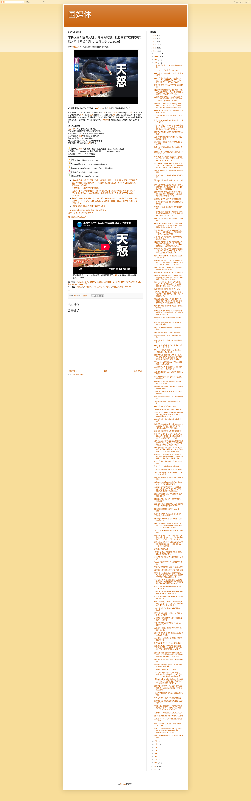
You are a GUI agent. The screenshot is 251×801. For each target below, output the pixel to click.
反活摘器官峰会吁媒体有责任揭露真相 (167, 431)
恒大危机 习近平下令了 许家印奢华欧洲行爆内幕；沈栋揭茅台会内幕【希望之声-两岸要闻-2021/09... (168, 313)
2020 (155, 766)
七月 (156, 744)
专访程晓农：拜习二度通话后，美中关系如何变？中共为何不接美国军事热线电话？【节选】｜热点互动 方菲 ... (168, 582)
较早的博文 (138, 371)
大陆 (101, 108)
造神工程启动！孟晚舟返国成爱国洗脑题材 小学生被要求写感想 (168, 268)
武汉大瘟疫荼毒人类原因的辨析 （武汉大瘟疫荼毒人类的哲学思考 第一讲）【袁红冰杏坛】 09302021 (168, 187)
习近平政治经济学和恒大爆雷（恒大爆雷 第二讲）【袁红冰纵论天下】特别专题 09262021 (168, 688)
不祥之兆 (79, 287)
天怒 (69, 129)
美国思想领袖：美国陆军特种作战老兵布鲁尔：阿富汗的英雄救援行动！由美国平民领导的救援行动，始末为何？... (168, 655)
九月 (156, 63)
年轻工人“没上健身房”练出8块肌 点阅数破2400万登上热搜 (168, 363)
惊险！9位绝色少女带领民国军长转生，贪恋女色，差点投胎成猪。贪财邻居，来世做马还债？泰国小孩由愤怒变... (168, 284)
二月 (156, 759)
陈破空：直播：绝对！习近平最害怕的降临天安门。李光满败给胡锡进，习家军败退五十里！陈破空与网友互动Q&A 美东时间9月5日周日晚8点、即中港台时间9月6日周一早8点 (104, 201)
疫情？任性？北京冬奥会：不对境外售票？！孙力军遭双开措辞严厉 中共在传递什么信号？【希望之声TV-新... (168, 80)
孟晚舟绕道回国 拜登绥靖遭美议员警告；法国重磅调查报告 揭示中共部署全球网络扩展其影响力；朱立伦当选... (168, 648)
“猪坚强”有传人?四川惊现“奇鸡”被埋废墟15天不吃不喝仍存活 (168, 553)
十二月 (157, 53)
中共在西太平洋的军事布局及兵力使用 (167, 698)
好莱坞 (115, 275)
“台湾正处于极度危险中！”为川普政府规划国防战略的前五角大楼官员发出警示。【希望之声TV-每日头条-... (168, 708)
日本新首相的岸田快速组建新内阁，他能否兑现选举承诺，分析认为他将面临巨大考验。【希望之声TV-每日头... (168, 92)
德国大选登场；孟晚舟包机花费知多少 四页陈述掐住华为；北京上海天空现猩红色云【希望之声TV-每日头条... (168, 603)
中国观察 (105, 120)
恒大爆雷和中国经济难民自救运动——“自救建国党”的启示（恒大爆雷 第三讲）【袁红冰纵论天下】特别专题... (168, 426)
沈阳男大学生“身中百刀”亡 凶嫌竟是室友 (168, 469)
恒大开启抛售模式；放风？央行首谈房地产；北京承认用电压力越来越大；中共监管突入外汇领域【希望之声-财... (168, 262)
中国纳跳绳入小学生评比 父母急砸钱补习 (168, 272)
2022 (155, 48)
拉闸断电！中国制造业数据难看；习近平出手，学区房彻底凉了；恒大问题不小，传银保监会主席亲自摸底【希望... (168, 105)
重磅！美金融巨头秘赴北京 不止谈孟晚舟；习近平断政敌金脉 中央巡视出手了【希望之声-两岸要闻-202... (168, 525)
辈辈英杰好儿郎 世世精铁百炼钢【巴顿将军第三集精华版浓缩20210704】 (168, 505)
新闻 (81, 115)
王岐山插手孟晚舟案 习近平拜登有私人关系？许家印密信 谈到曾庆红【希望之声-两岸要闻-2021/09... (168, 414)
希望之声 (75, 47)
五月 (156, 750)
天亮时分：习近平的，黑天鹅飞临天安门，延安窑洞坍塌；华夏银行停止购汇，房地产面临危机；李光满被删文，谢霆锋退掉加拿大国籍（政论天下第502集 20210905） (103, 193)
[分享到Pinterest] (102, 295)
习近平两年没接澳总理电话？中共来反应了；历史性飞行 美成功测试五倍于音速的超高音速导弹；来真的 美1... (168, 357)
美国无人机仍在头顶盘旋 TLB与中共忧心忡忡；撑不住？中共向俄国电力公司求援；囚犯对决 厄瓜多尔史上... (168, 127)
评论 (113, 115)
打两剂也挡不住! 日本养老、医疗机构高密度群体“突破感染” (168, 665)
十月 (156, 60)
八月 (156, 741)
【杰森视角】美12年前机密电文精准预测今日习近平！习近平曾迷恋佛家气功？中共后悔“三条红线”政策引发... (168, 681)
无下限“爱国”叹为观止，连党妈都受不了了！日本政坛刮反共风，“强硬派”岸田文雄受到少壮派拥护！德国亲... (168, 99)
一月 (156, 763)
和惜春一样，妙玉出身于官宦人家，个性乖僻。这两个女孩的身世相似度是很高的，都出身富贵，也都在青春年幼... (168, 165)
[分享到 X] (97, 295)
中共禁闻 (83, 284)
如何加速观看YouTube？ (77, 217)
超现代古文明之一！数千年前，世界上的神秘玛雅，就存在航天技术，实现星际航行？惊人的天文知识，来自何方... (168, 537)
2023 (155, 45)
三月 (156, 756)
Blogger (123, 784)
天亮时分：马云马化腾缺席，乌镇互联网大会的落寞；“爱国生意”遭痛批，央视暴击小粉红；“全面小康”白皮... (168, 225)
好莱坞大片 (107, 287)
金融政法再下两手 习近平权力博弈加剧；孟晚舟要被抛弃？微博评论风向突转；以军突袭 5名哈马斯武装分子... (168, 489)
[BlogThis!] (95, 295)
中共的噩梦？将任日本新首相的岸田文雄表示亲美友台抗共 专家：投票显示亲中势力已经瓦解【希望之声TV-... (168, 251)
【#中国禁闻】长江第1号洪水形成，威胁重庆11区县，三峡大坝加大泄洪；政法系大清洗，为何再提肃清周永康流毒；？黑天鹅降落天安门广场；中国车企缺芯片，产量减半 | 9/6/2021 (104, 182)
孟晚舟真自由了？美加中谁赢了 (165, 669)
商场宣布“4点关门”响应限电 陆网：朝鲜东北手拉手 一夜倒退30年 (168, 368)
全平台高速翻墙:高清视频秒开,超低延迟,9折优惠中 (87, 210)
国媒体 (80, 14)
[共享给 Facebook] (100, 295)
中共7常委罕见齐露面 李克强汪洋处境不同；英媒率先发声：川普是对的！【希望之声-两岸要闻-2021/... (168, 159)
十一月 (157, 57)
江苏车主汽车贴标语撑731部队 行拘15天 (168, 466)
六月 (156, 747)
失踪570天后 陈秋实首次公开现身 (166, 70)
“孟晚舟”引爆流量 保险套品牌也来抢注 (167, 409)
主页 (105, 371)
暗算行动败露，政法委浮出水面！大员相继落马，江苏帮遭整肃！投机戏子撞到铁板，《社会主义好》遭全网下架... (168, 450)
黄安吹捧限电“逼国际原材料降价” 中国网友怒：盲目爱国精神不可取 (168, 483)
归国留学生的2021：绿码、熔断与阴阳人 (168, 643)
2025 (155, 39)
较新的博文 (72, 371)
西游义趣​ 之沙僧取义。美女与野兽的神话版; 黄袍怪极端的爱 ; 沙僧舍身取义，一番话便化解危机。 (168, 544)
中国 (97, 108)
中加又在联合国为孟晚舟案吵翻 (165, 406)
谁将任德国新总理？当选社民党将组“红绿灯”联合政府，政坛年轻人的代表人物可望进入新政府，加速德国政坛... (168, 443)
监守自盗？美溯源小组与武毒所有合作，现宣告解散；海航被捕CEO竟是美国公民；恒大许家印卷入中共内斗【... (168, 674)
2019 (155, 769)
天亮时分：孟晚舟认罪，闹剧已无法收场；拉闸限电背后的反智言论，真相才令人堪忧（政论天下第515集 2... (168, 575)
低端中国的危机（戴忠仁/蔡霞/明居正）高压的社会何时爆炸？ (168, 515)
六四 (89, 143)
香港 (115, 113)
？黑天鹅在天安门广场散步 (85, 188)
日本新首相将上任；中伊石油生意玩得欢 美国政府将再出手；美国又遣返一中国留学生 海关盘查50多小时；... (168, 277)
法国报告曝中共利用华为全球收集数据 (167, 199)
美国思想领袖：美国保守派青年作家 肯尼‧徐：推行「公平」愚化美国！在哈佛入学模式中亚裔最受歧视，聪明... (168, 301)
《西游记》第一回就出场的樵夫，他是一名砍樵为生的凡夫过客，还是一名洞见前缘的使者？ (168, 294)
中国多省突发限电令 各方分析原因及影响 (168, 567)
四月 (156, 753)
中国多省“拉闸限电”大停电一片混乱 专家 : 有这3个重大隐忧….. (168, 346)
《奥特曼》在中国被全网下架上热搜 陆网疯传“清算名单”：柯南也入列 (168, 592)
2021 (155, 51)
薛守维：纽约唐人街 (161, 549)
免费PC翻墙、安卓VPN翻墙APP (80, 213)
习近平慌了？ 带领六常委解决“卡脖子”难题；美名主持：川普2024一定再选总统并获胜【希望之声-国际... (168, 194)
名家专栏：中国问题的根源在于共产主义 (168, 713)
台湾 (130, 113)
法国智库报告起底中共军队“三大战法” (167, 289)
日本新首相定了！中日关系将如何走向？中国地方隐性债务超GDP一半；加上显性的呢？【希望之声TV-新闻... (168, 244)
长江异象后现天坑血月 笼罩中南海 (88, 206)
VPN (80, 149)
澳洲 (80, 136)
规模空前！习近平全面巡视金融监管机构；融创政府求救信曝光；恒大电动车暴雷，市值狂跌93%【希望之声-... (168, 456)
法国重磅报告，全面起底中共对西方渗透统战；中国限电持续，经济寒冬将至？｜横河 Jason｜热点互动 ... (168, 232)
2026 (155, 36)
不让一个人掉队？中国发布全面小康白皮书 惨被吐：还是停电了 (168, 351)
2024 (155, 42)
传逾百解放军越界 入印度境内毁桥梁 (167, 332)
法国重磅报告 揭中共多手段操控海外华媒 (168, 570)
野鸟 (74, 129)
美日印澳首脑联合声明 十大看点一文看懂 (168, 716)
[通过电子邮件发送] (92, 295)
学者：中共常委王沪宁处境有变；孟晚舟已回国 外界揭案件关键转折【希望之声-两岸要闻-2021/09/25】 (168, 730)
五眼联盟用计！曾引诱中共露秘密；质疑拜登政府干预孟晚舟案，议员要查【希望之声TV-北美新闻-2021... (168, 214)
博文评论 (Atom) (78, 375)
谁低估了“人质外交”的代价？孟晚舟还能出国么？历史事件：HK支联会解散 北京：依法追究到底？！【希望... (168, 436)
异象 (108, 108)
